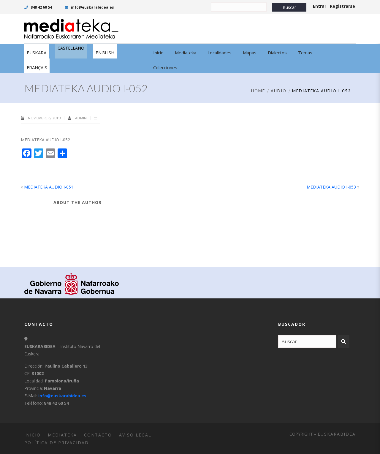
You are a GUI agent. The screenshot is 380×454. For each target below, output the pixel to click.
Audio (278, 90)
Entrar (319, 6)
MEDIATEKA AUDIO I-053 (331, 187)
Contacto (98, 435)
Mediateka (62, 435)
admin (81, 118)
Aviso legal (135, 435)
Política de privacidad (56, 442)
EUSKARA (36, 53)
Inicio (32, 435)
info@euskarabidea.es (92, 7)
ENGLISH (105, 53)
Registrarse (342, 6)
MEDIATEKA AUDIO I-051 (48, 187)
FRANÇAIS (37, 67)
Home (258, 90)
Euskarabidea (337, 434)
